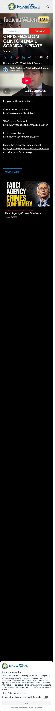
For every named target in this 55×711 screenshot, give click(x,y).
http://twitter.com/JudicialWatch (21, 136)
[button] (4, 6)
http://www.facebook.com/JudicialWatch (25, 124)
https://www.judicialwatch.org (19, 113)
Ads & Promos (34, 63)
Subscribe (40, 31)
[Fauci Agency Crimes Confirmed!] (28, 194)
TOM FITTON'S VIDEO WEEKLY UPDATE (20, 210)
